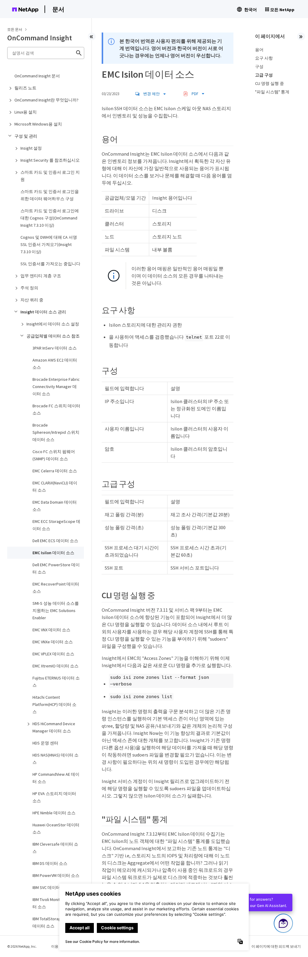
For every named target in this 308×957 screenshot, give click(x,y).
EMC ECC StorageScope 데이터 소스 (56, 525)
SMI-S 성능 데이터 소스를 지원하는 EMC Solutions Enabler (55, 610)
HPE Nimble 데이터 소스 (53, 813)
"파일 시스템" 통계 (272, 92)
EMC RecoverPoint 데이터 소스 (55, 587)
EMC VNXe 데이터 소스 (52, 642)
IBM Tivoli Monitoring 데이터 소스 (55, 903)
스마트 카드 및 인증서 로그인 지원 (50, 175)
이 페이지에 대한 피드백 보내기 (276, 946)
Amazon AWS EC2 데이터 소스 (54, 363)
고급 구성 (264, 75)
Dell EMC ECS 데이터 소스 (55, 540)
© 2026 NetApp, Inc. (22, 946)
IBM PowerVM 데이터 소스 (55, 875)
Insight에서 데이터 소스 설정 (52, 324)
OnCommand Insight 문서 (37, 76)
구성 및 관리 (25, 136)
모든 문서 (14, 29)
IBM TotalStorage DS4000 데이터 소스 (54, 922)
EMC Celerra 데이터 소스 (54, 471)
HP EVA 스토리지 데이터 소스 (54, 797)
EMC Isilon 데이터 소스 (53, 552)
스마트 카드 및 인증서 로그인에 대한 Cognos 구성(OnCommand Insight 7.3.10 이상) (49, 218)
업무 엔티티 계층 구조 (40, 275)
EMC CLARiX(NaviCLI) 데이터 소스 (54, 486)
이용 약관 (58, 946)
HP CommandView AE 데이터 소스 (55, 778)
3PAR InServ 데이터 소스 (54, 348)
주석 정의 (29, 288)
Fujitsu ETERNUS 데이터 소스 (56, 681)
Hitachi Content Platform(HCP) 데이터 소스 (54, 704)
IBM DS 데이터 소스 (49, 863)
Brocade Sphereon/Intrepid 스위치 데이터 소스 (55, 432)
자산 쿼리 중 (31, 300)
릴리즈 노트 (25, 88)
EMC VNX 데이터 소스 (51, 629)
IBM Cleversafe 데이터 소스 (55, 847)
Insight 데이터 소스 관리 (43, 312)
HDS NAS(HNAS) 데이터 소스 (55, 758)
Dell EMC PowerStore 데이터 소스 (56, 568)
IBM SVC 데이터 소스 (50, 887)
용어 (259, 49)
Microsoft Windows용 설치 (38, 124)
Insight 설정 (31, 148)
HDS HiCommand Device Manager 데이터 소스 (53, 727)
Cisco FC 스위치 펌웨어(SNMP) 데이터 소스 (53, 455)
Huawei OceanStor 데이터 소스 (55, 828)
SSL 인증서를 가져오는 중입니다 (50, 263)
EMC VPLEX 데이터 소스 (53, 654)
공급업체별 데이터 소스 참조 (53, 336)
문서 (58, 9)
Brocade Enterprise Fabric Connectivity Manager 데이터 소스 (56, 386)
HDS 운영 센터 (45, 743)
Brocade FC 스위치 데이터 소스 (56, 409)
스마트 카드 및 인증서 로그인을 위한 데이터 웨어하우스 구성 (49, 195)
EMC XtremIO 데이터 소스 (55, 666)
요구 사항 (264, 58)
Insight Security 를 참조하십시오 (50, 160)
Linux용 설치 (25, 112)
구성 (259, 66)
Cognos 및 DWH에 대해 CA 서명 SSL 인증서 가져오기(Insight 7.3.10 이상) (48, 244)
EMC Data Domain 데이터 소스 (54, 505)
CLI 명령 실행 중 (269, 83)
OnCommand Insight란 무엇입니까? (46, 100)
